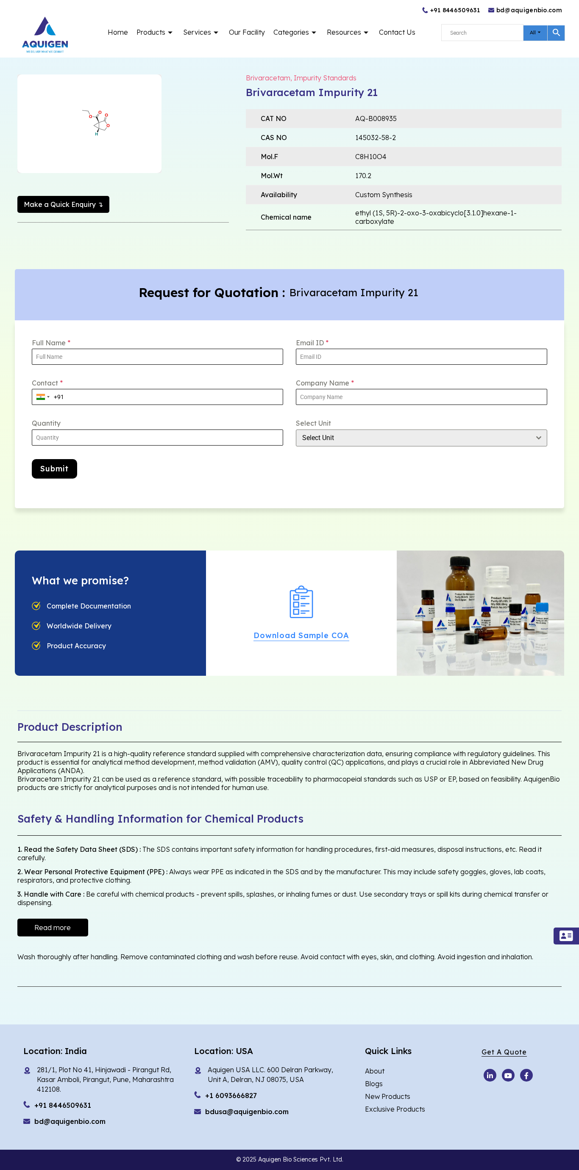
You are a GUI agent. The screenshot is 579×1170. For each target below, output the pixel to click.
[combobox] (43, 397)
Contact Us (397, 32)
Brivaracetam (268, 78)
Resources (344, 32)
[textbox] (413, 438)
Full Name (51, 343)
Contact (47, 383)
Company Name (325, 383)
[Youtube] (490, 1075)
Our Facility (247, 32)
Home (118, 32)
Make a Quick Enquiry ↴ (63, 204)
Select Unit (313, 423)
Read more (52, 927)
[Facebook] (526, 1075)
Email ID (312, 343)
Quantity (46, 423)
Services (197, 32)
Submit (54, 469)
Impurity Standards (325, 78)
